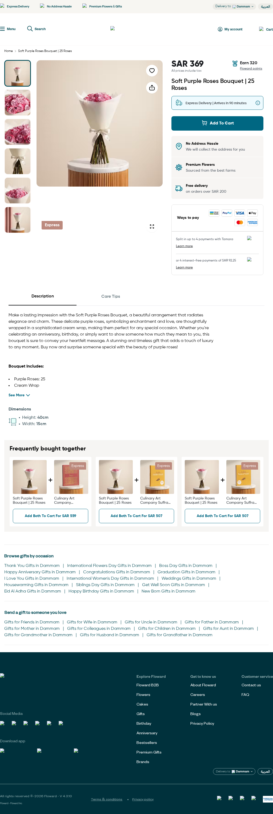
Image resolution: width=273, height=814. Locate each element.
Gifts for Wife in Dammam (92, 622)
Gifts (140, 713)
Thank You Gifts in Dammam (32, 566)
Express (52, 225)
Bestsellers (146, 742)
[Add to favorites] (152, 70)
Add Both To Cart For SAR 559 (50, 516)
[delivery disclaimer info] (257, 103)
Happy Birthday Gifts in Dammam (101, 591)
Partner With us (203, 704)
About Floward (203, 684)
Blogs (195, 713)
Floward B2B (147, 684)
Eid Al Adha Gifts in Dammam (32, 591)
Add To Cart (222, 123)
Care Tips (110, 297)
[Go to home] (130, 29)
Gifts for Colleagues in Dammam (99, 629)
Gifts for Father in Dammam (212, 622)
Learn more (184, 246)
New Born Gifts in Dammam (168, 591)
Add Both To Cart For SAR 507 (136, 516)
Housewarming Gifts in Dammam (36, 585)
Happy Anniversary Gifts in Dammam (40, 572)
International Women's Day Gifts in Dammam (110, 579)
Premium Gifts (149, 752)
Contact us (251, 684)
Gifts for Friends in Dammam (31, 622)
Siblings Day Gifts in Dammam (105, 585)
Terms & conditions (106, 799)
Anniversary (146, 732)
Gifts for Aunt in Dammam (228, 629)
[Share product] (152, 88)
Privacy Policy (202, 723)
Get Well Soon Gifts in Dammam (173, 585)
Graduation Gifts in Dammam (186, 572)
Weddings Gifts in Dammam (189, 579)
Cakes (142, 704)
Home (8, 51)
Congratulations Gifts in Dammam (116, 572)
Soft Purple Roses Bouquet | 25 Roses (45, 51)
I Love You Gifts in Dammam (31, 579)
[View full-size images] (152, 226)
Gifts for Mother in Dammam (32, 629)
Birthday (143, 723)
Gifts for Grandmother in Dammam (38, 635)
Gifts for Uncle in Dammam (151, 622)
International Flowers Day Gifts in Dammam (109, 566)
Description (42, 296)
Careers (197, 694)
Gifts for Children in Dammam (167, 629)
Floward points (251, 68)
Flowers (143, 694)
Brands (142, 761)
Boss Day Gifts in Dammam (185, 566)
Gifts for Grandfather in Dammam (179, 635)
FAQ (245, 694)
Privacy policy (143, 799)
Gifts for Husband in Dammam (109, 635)
